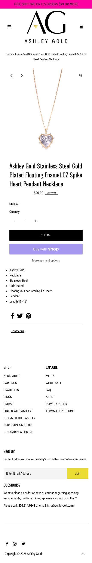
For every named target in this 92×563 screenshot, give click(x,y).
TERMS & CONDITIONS (60, 411)
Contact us (17, 331)
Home (9, 54)
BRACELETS (11, 390)
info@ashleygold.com (60, 505)
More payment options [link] (46, 260)
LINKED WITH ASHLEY (17, 411)
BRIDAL (8, 404)
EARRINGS (10, 383)
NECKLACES (11, 376)
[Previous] (11, 75)
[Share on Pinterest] (28, 317)
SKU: (12, 204)
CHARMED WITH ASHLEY (19, 418)
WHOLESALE (54, 383)
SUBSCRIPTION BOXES (18, 425)
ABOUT (50, 397)
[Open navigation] (9, 27)
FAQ (48, 390)
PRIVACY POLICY (56, 404)
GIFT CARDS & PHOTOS (18, 432)
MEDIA (50, 376)
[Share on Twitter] (20, 317)
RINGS (8, 397)
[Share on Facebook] (12, 317)
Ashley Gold (34, 554)
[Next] (22, 75)
